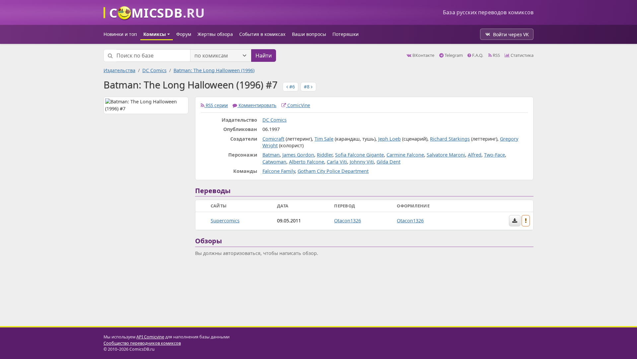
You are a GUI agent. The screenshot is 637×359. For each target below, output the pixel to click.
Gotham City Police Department (333, 171)
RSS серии (216, 105)
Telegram (453, 55)
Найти (263, 55)
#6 (291, 86)
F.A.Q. (477, 55)
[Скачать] (515, 220)
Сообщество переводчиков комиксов (142, 343)
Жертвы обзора (215, 34)
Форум (183, 34)
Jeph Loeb (389, 139)
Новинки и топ (120, 34)
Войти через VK (511, 34)
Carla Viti (337, 162)
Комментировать (256, 105)
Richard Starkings (450, 139)
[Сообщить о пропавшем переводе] (526, 220)
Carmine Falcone (405, 155)
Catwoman (274, 162)
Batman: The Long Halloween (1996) (214, 70)
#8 (307, 86)
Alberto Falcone (306, 162)
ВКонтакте (422, 55)
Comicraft (273, 139)
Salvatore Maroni (446, 155)
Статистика (521, 55)
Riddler (324, 155)
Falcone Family (278, 171)
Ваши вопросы (309, 34)
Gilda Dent (388, 162)
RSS (496, 55)
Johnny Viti (362, 162)
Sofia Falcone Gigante (359, 155)
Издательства (119, 70)
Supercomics (225, 220)
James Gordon (298, 155)
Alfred (474, 155)
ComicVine (298, 105)
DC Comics (154, 70)
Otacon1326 (347, 220)
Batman (271, 155)
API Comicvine (150, 337)
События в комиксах (262, 34)
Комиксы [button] (154, 34)
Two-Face (494, 155)
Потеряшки (345, 34)
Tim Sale (324, 139)
